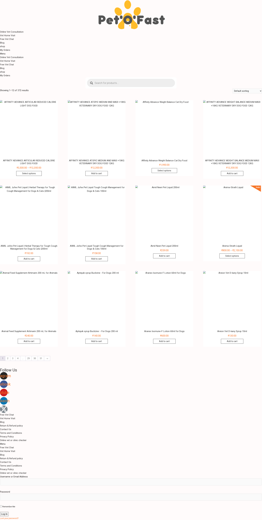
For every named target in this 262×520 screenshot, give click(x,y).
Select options (29, 173)
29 (28, 358)
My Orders (5, 50)
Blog (2, 42)
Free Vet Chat (7, 39)
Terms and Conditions (11, 433)
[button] (131, 53)
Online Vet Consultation (12, 31)
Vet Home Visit (7, 35)
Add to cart (96, 173)
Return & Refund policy (11, 425)
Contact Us (5, 429)
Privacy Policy (7, 436)
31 (41, 358)
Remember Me (8, 506)
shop (2, 46)
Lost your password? (9, 518)
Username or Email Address (14, 476)
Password (5, 491)
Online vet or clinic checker (13, 440)
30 (35, 358)
